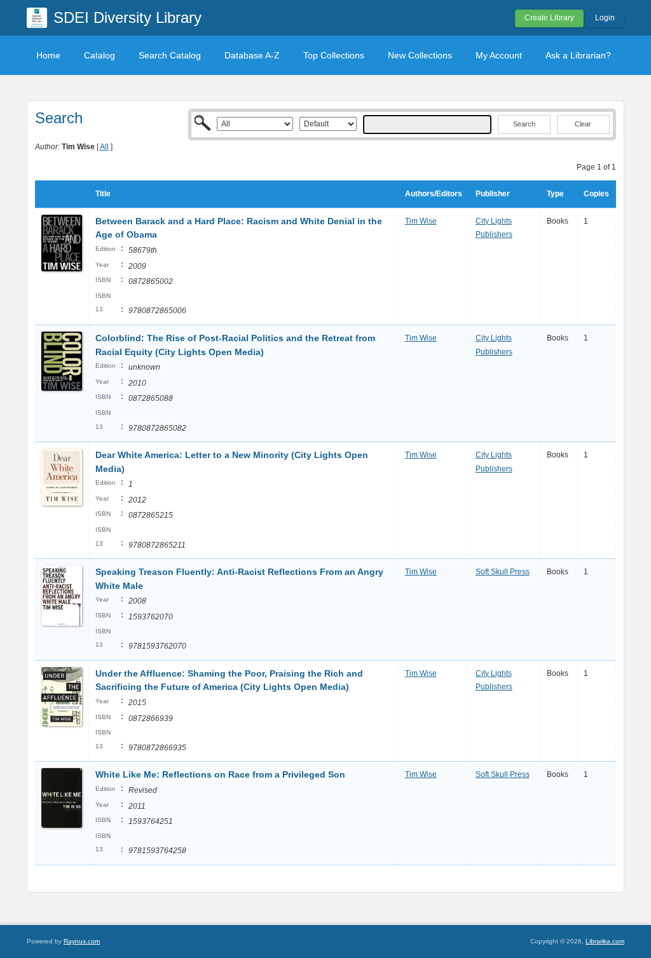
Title (103, 193)
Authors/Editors (433, 193)
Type (555, 193)
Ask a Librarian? (578, 55)
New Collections (420, 55)
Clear (583, 124)
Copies (596, 193)
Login (605, 17)
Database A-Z (252, 55)
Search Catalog (170, 55)
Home (48, 55)
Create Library (549, 17)
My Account (499, 55)
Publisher (493, 193)
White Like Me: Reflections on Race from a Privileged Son (220, 774)
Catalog (99, 55)
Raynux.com (82, 941)
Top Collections (333, 55)
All (104, 146)
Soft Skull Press (503, 571)
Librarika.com (605, 941)
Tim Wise (421, 221)
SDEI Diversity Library (127, 17)
